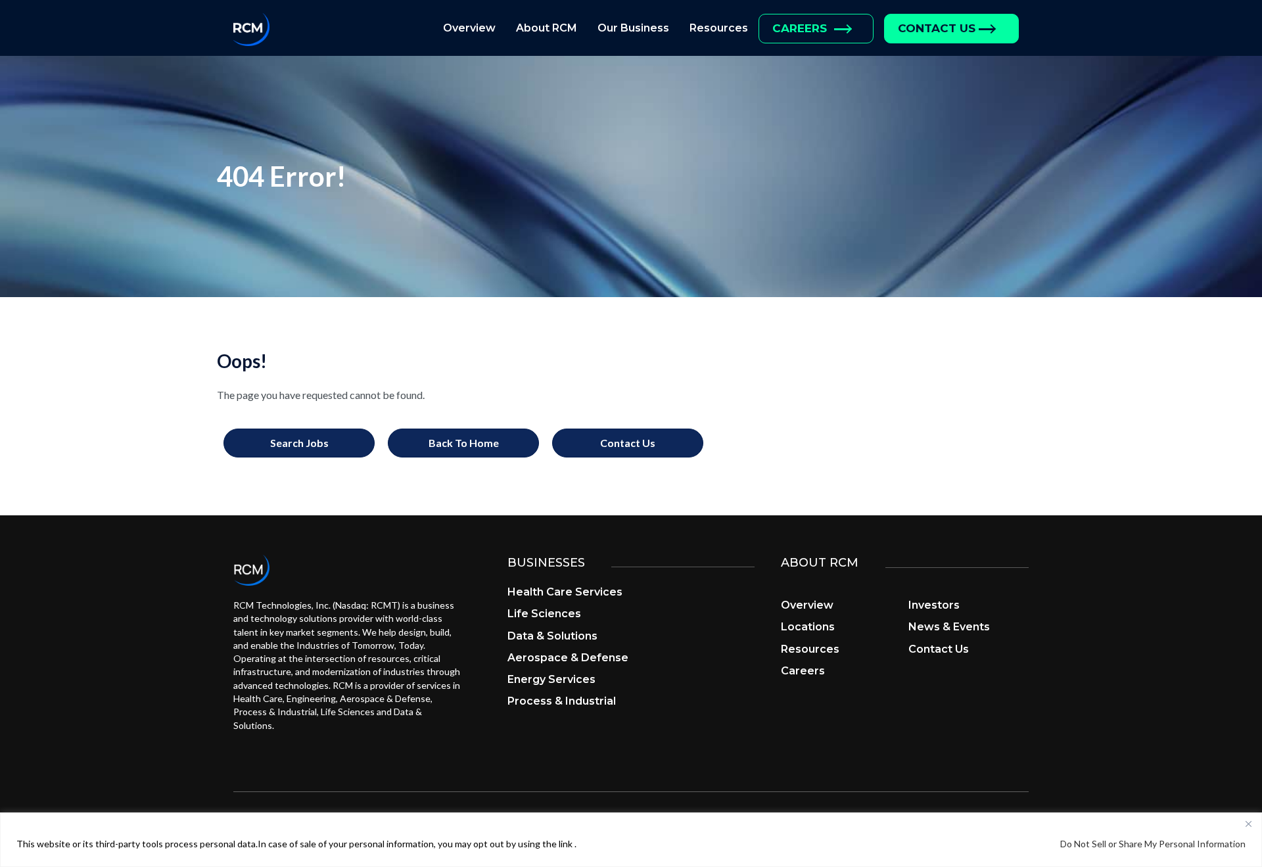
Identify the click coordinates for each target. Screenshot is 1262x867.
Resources (718, 28)
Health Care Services (564, 592)
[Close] (1248, 824)
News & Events (949, 627)
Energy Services (551, 679)
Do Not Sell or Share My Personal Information (1153, 843)
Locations (808, 627)
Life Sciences (544, 613)
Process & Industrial (561, 701)
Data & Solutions (552, 636)
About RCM (546, 28)
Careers (799, 28)
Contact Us (936, 28)
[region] (631, 839)
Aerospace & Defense (567, 657)
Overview (469, 28)
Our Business (633, 28)
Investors (934, 605)
